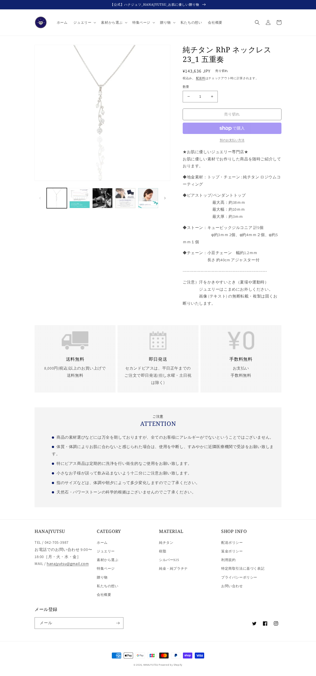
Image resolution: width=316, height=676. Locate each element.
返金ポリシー (232, 551)
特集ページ (106, 568)
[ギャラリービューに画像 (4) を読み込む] (125, 198)
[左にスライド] (40, 198)
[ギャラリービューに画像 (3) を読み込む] (102, 198)
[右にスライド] (164, 198)
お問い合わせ (232, 586)
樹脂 (162, 551)
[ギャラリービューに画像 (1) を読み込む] (57, 198)
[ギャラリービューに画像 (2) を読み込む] (79, 198)
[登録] (117, 623)
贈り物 (102, 577)
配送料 (200, 78)
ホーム (102, 542)
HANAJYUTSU (150, 664)
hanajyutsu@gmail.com (68, 563)
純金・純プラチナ (173, 568)
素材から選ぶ (107, 560)
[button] (84, 22)
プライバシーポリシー (239, 577)
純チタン (166, 542)
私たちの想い (107, 586)
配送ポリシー (232, 542)
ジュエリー (106, 551)
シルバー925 (169, 560)
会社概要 (104, 594)
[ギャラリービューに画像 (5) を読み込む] (148, 198)
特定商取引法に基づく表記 (242, 568)
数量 (186, 87)
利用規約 (228, 560)
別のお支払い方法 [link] (232, 140)
